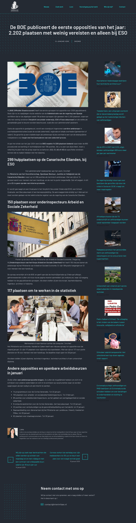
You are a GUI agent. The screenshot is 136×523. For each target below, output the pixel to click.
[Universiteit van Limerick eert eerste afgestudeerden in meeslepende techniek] (113, 281)
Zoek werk (59, 7)
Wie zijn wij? (108, 7)
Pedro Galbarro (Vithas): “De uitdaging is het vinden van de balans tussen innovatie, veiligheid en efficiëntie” (112, 322)
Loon (71, 7)
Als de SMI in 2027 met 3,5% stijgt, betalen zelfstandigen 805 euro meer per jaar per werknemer (112, 150)
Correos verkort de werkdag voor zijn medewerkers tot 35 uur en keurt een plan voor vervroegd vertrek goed (65, 455)
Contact (122, 7)
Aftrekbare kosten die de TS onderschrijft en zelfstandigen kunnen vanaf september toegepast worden (112, 219)
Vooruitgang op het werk (88, 7)
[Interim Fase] (14, 6)
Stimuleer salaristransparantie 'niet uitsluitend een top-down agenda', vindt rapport (111, 355)
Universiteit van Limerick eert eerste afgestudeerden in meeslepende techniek (112, 289)
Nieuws (46, 7)
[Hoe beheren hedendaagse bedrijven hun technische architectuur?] (113, 76)
